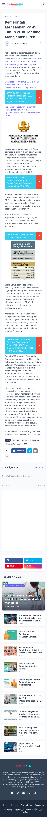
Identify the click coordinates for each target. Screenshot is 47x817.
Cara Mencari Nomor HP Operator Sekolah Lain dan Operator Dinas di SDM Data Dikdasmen (30, 618)
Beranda (8, 17)
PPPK (26, 444)
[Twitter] (29, 450)
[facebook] (12, 793)
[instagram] (29, 793)
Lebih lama (39, 485)
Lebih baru (8, 485)
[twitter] (18, 793)
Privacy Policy (26, 805)
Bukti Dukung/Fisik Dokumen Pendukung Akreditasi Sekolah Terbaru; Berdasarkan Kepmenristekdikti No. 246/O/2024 (29, 730)
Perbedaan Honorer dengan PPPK (21, 94)
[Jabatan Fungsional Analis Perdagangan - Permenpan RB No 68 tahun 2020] (10, 715)
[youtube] (23, 793)
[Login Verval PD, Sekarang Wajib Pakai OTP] (10, 747)
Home (5, 805)
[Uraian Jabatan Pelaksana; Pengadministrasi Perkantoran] (10, 635)
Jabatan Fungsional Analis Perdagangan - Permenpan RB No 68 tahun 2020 (29, 714)
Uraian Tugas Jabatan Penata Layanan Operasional (29, 682)
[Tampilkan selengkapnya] (7, 456)
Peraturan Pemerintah (13, 444)
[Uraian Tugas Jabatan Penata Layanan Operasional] (10, 683)
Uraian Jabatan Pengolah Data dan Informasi (28, 666)
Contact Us (39, 805)
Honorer (25, 440)
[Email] (35, 450)
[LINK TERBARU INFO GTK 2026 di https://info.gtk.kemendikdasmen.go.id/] (10, 699)
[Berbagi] (40, 43)
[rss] (35, 793)
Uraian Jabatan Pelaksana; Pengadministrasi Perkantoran (27, 634)
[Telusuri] (43, 4)
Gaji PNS (17, 17)
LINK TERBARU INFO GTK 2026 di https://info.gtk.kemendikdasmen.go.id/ (31, 698)
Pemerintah (34, 440)
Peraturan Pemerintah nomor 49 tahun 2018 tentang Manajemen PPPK (23, 61)
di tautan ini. (36, 434)
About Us (14, 805)
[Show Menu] (3, 4)
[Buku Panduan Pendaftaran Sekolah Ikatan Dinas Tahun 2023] (10, 651)
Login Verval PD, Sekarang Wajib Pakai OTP (29, 746)
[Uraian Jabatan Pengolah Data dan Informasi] (10, 667)
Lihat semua (38, 467)
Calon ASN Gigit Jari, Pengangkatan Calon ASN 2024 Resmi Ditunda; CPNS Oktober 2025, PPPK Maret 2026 (20, 345)
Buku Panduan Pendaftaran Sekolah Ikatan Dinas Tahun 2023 (31, 650)
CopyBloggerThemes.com (24, 809)
